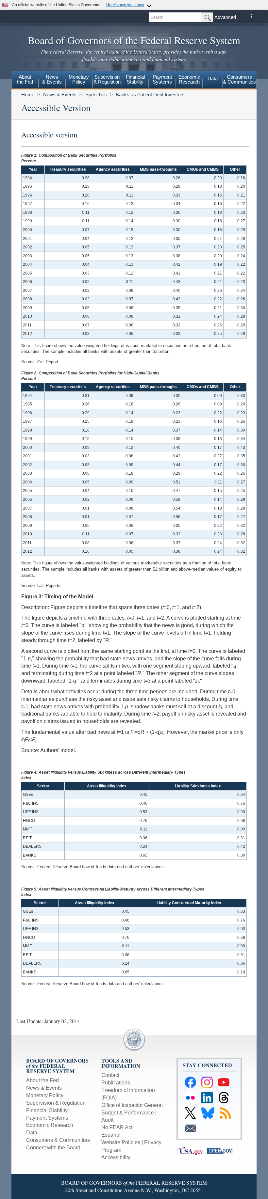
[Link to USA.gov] (191, 1150)
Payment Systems (47, 1118)
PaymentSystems (162, 79)
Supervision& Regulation (107, 79)
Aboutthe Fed (25, 79)
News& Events (52, 79)
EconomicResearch (189, 79)
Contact (110, 1075)
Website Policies (120, 1142)
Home (27, 94)
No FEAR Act (116, 1127)
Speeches (96, 94)
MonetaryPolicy (79, 79)
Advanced (225, 17)
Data (213, 78)
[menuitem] (25, 80)
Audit (107, 1120)
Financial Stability (47, 1110)
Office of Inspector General (132, 1105)
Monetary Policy (44, 1095)
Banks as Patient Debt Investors (150, 94)
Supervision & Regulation (56, 1103)
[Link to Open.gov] (222, 1150)
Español (111, 1135)
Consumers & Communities (239, 79)
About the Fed (42, 1080)
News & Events (59, 94)
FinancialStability (135, 79)
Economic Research (49, 1125)
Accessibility (115, 1157)
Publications (115, 1082)
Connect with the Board (53, 1147)
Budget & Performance (127, 1112)
